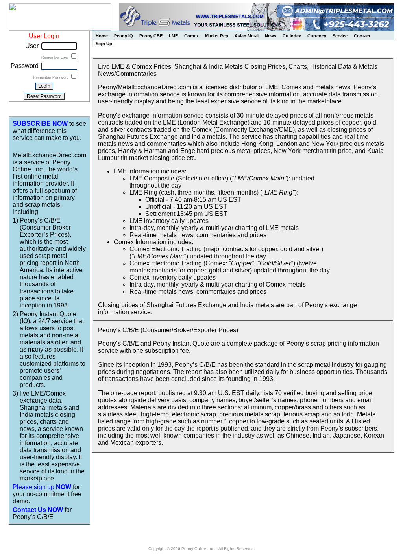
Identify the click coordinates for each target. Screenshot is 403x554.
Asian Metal (247, 35)
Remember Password (51, 77)
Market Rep (216, 35)
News (270, 35)
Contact (362, 35)
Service (340, 35)
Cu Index (292, 35)
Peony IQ (123, 35)
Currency (316, 35)
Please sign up (42, 487)
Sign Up (104, 43)
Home (102, 35)
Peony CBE (151, 35)
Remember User (55, 57)
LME (173, 35)
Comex (191, 35)
